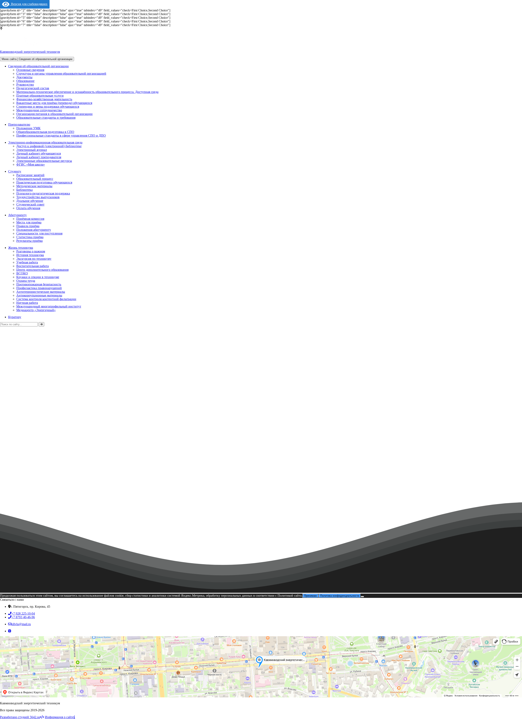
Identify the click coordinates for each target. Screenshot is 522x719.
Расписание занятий (30, 175)
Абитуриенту (17, 215)
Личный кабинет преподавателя (38, 157)
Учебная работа (27, 262)
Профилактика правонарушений (39, 288)
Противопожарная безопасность (38, 284)
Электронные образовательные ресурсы (44, 161)
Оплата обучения (28, 208)
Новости (22, 447)
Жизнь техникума (20, 247)
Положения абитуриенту (33, 229)
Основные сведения (30, 70)
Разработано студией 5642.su (20, 717)
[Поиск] (41, 324)
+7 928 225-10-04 (23, 613)
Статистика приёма (29, 237)
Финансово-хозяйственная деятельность (44, 99)
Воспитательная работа (32, 266)
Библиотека (24, 189)
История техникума (30, 255)
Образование (25, 81)
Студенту (14, 171)
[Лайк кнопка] (1, 511)
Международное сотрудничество (39, 110)
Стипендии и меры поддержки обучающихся (47, 106)
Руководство (25, 84)
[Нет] (362, 596)
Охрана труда (25, 280)
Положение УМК (28, 128)
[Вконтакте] (9, 631)
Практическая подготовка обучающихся (44, 182)
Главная (5, 447)
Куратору (14, 317)
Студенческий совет (30, 204)
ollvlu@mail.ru (21, 624)
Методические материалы (34, 186)
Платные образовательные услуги (40, 95)
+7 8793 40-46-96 (23, 617)
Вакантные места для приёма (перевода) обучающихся (54, 103)
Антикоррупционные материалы (39, 295)
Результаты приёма (29, 240)
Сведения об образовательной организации (38, 66)
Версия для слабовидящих (28, 4)
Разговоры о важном (30, 251)
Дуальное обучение (29, 200)
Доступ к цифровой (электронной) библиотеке (49, 146)
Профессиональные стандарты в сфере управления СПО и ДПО (61, 135)
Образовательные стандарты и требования (45, 117)
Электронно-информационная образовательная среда (45, 142)
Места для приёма (28, 222)
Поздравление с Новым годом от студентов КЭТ (37, 513)
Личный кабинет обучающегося (38, 153)
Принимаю (310, 595)
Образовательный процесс (34, 178)
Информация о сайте (59, 717)
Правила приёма (27, 226)
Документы (24, 77)
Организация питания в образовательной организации (54, 114)
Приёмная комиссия (30, 218)
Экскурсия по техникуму (33, 258)
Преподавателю (19, 124)
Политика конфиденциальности (339, 595)
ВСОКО (22, 273)
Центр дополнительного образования (42, 269)
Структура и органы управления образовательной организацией (61, 73)
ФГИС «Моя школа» (30, 164)
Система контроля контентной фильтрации (46, 299)
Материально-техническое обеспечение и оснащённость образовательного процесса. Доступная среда (87, 92)
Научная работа (27, 302)
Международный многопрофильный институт (48, 306)
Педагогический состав (32, 88)
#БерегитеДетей (84, 513)
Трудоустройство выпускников (38, 197)
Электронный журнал (31, 150)
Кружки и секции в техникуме (37, 277)
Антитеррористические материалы (40, 291)
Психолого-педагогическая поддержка (43, 193)
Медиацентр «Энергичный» (36, 310)
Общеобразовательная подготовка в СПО (45, 132)
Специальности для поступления (39, 233)
